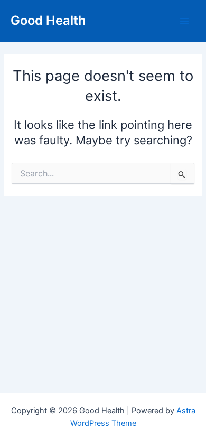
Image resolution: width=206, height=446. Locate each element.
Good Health (48, 20)
